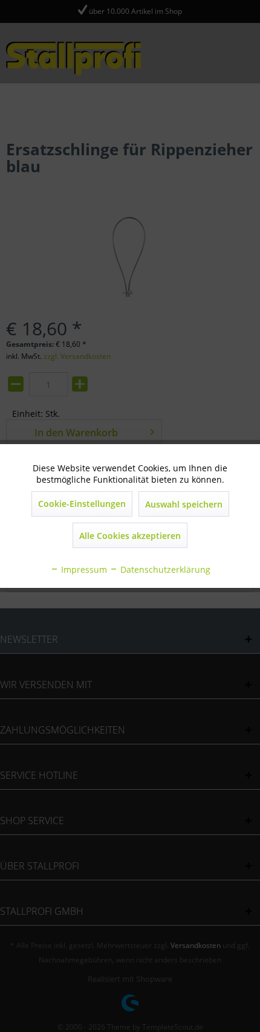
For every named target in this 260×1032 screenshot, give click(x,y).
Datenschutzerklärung (164, 569)
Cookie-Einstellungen (82, 503)
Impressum (83, 569)
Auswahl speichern (184, 504)
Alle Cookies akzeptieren (130, 535)
